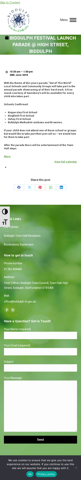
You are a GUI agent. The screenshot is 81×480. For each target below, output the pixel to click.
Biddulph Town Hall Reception (22, 235)
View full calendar (65, 161)
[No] (76, 468)
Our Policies (11, 226)
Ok (30, 474)
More (7, 156)
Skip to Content (10, 2)
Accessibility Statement (18, 244)
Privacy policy (46, 474)
